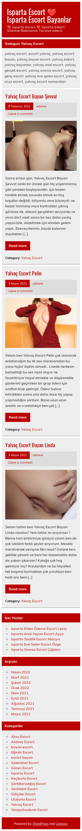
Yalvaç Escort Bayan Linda (30, 445)
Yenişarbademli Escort (29, 809)
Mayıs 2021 (21, 714)
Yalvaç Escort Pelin (23, 273)
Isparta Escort (22, 773)
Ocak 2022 (20, 688)
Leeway (62, 824)
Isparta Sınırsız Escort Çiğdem (35, 649)
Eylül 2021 (19, 698)
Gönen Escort (22, 768)
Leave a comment (20, 113)
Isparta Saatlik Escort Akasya (35, 639)
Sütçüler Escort (23, 794)
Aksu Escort (20, 736)
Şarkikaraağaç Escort (28, 783)
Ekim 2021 (19, 693)
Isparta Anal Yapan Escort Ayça (37, 634)
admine (41, 106)
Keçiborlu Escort (24, 778)
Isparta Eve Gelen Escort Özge (36, 644)
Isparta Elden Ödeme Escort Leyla (39, 628)
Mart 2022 (20, 677)
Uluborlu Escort (23, 799)
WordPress (41, 824)
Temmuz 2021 (23, 708)
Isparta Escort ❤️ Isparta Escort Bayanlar (39, 15)
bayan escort (22, 747)
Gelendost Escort (25, 762)
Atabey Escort (23, 742)
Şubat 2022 (21, 682)
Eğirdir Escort (22, 752)
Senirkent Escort (24, 789)
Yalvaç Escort (31, 258)
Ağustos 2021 (22, 703)
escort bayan (22, 757)
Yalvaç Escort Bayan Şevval (31, 96)
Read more (18, 245)
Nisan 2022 (20, 672)
